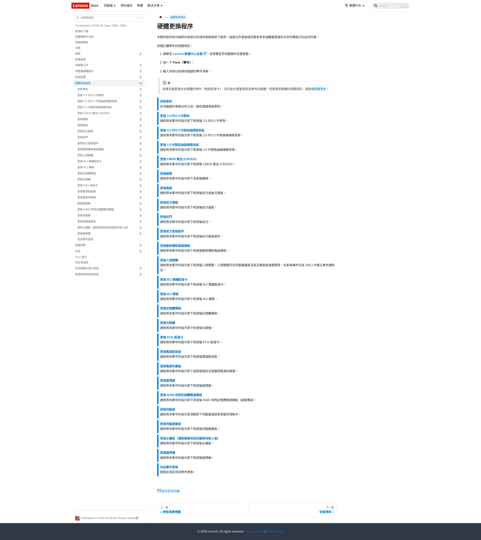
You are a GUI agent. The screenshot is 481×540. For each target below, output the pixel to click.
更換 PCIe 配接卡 (87, 185)
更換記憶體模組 (86, 173)
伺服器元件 (81, 65)
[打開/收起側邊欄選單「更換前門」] (140, 137)
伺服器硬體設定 (84, 71)
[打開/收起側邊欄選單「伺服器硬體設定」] (140, 71)
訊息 (77, 251)
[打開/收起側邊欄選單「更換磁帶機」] (140, 234)
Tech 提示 (81, 256)
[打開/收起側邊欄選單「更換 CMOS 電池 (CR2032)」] (140, 113)
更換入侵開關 (85, 155)
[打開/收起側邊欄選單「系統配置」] (140, 77)
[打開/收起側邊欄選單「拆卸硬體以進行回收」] (140, 268)
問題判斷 (80, 245)
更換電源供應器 (86, 197)
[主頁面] (160, 17)
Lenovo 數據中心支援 (188, 53)
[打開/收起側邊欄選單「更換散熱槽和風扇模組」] (140, 149)
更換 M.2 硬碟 (85, 167)
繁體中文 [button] (355, 5)
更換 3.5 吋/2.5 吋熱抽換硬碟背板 (97, 101)
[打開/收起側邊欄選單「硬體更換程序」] (140, 83)
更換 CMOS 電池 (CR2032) (93, 113)
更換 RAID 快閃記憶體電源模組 (95, 209)
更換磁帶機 (84, 233)
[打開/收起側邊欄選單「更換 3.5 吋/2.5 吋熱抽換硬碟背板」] (140, 101)
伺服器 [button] (108, 5)
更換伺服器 (84, 215)
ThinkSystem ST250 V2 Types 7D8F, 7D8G (100, 25)
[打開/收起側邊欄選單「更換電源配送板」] (140, 192)
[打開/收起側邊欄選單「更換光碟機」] (140, 179)
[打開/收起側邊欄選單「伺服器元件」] (140, 65)
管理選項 (80, 59)
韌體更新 (320, 89)
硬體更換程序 (83, 83)
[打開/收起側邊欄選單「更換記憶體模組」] (140, 173)
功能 (77, 47)
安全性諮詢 (81, 262)
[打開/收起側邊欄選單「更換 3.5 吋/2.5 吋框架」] (140, 95)
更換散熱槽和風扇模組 (90, 149)
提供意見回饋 (171, 491)
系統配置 (80, 77)
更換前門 (82, 137)
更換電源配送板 (86, 191)
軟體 (140, 5)
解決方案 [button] (153, 5)
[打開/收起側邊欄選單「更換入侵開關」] (140, 155)
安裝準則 (82, 89)
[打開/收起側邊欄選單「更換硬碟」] (140, 119)
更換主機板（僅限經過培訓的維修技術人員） (103, 227)
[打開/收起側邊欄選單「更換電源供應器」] (140, 198)
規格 (77, 53)
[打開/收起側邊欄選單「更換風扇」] (140, 125)
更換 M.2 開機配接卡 (89, 161)
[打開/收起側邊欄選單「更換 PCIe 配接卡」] (140, 186)
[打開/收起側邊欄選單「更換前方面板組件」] (140, 143)
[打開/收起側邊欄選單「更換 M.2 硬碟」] (140, 167)
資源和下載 (81, 31)
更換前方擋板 (85, 131)
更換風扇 (82, 125)
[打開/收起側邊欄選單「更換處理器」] (140, 204)
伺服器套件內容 (84, 36)
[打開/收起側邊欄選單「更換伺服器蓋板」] (140, 222)
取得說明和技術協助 (87, 274)
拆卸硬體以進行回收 (87, 268)
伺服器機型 (81, 42)
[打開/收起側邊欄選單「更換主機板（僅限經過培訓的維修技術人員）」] (140, 228)
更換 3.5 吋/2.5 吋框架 (90, 95)
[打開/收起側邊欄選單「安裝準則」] (140, 89)
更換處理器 (84, 203)
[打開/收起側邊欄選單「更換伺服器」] (140, 216)
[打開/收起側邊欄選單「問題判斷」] (140, 245)
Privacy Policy (254, 531)
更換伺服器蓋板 (86, 221)
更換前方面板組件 (87, 143)
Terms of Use (275, 531)
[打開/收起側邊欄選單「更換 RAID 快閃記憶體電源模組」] (140, 210)
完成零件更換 (85, 239)
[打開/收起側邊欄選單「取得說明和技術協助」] (140, 274)
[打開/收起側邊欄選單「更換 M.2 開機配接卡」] (140, 161)
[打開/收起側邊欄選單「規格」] (140, 54)
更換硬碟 (82, 119)
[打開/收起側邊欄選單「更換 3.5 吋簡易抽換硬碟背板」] (140, 107)
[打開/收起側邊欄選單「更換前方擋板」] (140, 131)
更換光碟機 (84, 179)
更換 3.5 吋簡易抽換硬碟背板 (94, 107)
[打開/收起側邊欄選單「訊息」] (140, 251)
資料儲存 (126, 5)
